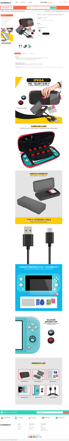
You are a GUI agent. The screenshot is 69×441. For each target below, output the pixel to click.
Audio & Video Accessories (6, 25)
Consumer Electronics (5, 17)
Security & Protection (5, 18)
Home (17, 2)
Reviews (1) (31, 53)
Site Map (30, 2)
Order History (31, 427)
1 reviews (44, 20)
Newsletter (31, 429)
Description (17, 53)
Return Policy (43, 427)
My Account (31, 426)
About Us (42, 426)
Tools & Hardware (4, 21)
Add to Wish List (41, 35)
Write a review (51, 20)
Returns (19, 428)
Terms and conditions (45, 430)
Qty (38, 33)
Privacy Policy (43, 428)
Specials (19, 426)
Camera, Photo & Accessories (4, 23)
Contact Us (23, 2)
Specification (24, 53)
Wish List (30, 428)
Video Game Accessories (6, 20)
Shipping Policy (43, 429)
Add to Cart (46, 33)
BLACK (42, 30)
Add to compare (49, 35)
